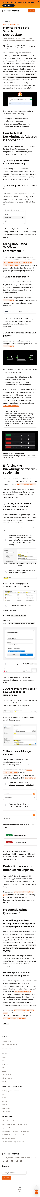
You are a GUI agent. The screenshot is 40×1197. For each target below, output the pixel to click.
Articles (7, 21)
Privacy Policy (32, 1190)
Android (4, 1105)
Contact (4, 1081)
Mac (3, 1094)
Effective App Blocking (9, 1138)
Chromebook (6, 1108)
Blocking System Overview (10, 1091)
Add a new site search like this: (20, 606)
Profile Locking (6, 1048)
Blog (3, 1061)
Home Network (6, 1112)
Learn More (31, 456)
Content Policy (6, 1041)
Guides (4, 1057)
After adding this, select (22, 664)
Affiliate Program (7, 1078)
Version (6, 429)
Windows (4, 1101)
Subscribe (6, 1178)
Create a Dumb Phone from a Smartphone (15, 1131)
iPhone (4, 1098)
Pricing (4, 1071)
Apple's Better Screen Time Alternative (14, 1124)
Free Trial (31, 11)
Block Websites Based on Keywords (13, 1135)
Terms (20, 1191)
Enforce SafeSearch (8, 1121)
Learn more (8, 5)
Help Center (5, 1074)
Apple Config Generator (9, 1044)
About (3, 1068)
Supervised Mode (7, 1128)
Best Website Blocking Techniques (13, 1142)
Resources (5, 1064)
